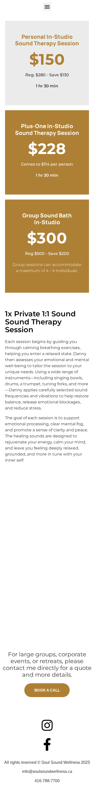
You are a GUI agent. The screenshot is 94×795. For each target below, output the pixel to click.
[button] (47, 7)
